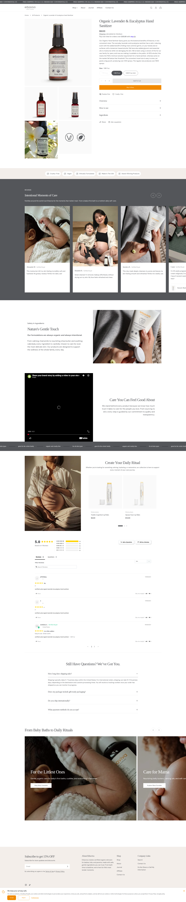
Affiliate (119, 871)
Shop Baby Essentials (41, 785)
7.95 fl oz (106, 73)
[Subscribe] (67, 866)
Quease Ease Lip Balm (132, 515)
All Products (36, 15)
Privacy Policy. (60, 871)
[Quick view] (119, 479)
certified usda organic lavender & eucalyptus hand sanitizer (52, 589)
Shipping (102, 34)
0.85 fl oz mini (131, 73)
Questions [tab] (51, 557)
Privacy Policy (152, 894)
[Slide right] (159, 195)
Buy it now (130, 87)
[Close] (184, 891)
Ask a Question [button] (127, 542)
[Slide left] (153, 195)
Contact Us (121, 875)
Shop (118, 860)
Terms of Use (49, 871)
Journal (119, 867)
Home (27, 15)
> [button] (98, 646)
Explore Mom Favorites (154, 785)
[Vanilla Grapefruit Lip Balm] (105, 492)
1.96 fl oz (117, 73)
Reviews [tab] (38, 557)
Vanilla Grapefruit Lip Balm (100, 515)
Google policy (161, 894)
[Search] (151, 8)
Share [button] (39, 593)
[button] (147, 593)
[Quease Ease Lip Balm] (139, 492)
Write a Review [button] (144, 542)
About (119, 864)
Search (140, 860)
